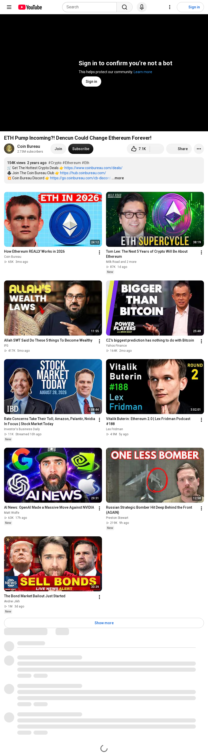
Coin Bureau (28, 146)
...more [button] (118, 178)
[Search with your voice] (142, 7)
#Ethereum (71, 163)
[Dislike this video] (157, 149)
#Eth (85, 163)
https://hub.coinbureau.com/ (83, 173)
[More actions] (199, 149)
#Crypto (55, 163)
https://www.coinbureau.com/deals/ (93, 168)
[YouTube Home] (29, 7)
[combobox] (90, 7)
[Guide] (9, 7)
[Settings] (170, 7)
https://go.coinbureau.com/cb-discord (80, 178)
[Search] (124, 7)
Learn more (143, 72)
